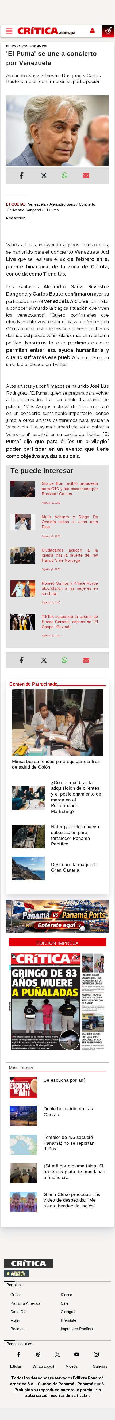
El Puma (52, 210)
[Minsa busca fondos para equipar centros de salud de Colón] (57, 722)
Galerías (100, 1366)
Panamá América (25, 1303)
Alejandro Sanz (62, 204)
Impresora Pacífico (77, 1328)
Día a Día (18, 1311)
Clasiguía (68, 1311)
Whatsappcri (43, 1366)
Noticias (15, 1366)
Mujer (15, 1320)
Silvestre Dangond (25, 210)
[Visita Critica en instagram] (96, 1354)
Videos (72, 1366)
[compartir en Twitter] (44, 176)
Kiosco (66, 1294)
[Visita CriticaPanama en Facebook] (18, 1354)
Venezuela (37, 204)
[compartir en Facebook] (22, 176)
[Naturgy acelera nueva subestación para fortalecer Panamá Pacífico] (28, 836)
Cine (64, 1303)
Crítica (15, 1294)
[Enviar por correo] (86, 176)
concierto (87, 204)
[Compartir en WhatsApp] (68, 174)
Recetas (17, 1328)
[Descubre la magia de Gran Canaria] (28, 868)
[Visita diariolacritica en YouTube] (76, 1354)
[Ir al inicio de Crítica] (46, 31)
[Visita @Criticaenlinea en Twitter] (38, 1354)
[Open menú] (9, 31)
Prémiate (68, 1320)
